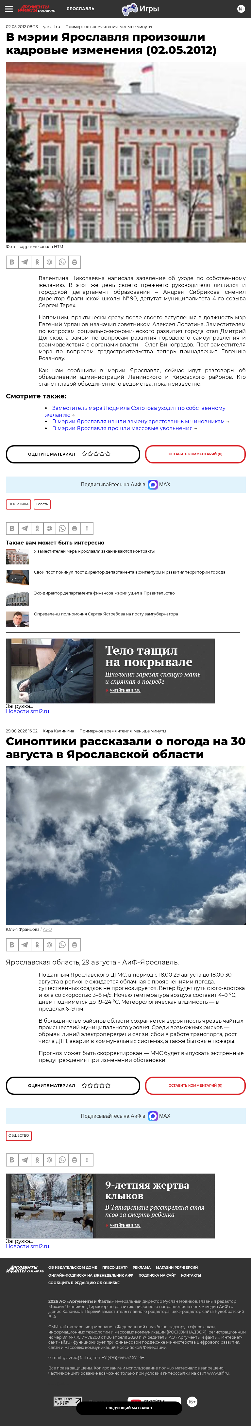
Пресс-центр (114, 1268)
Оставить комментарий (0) (196, 454)
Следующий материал (129, 1408)
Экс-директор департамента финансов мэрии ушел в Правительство (104, 593)
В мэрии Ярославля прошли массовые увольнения (122, 428)
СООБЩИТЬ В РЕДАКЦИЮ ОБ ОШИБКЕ (84, 1283)
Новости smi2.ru (27, 711)
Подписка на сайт (157, 1275)
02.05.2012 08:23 (22, 26)
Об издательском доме (72, 1268)
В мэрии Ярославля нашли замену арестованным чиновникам (138, 421)
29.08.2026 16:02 (22, 731)
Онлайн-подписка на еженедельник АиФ (90, 1275)
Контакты (191, 1275)
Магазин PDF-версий (177, 1268)
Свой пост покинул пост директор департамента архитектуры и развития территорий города (130, 572)
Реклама (142, 1268)
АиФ (47, 929)
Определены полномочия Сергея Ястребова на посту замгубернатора (106, 614)
